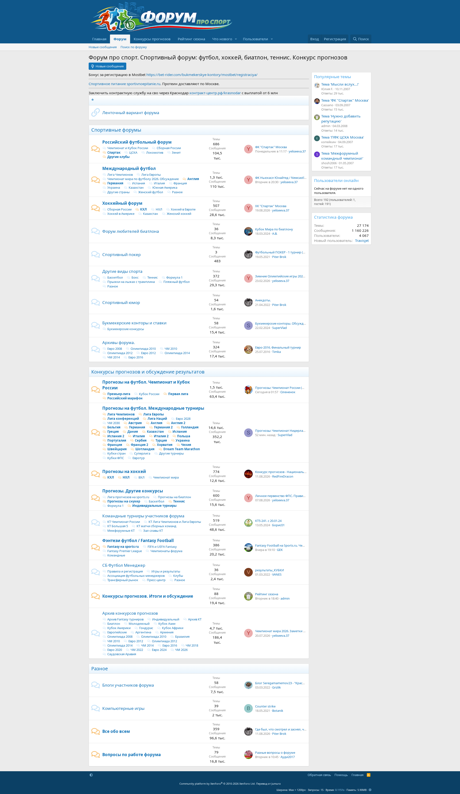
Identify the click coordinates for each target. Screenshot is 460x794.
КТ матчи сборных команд (156, 526)
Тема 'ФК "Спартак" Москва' (345, 100)
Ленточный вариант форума (130, 112)
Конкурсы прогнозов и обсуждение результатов (148, 371)
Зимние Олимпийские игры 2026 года (283, 276)
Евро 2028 (183, 418)
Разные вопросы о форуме (275, 752)
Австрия (135, 423)
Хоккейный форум (122, 203)
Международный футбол (129, 168)
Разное (177, 192)
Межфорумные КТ (121, 530)
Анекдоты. (263, 300)
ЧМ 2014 (113, 357)
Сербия (141, 440)
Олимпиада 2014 (177, 353)
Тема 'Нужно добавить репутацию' (341, 118)
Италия (159, 183)
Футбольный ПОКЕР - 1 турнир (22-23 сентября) (290, 252)
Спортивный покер (121, 254)
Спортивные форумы (116, 130)
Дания (132, 431)
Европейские (117, 632)
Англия (193, 179)
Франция (180, 183)
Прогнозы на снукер (123, 501)
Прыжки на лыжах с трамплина (131, 282)
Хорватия (164, 445)
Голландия (190, 427)
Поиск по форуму (134, 47)
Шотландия (145, 449)
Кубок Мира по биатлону (274, 229)
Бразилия (182, 636)
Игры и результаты (165, 571)
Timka (276, 352)
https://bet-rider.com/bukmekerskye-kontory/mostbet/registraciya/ (202, 74)
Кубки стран (116, 453)
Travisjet (362, 240)
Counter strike (265, 706)
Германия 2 (163, 427)
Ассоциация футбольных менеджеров (136, 575)
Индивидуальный (165, 619)
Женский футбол (150, 192)
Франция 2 (139, 445)
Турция (161, 440)
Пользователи (255, 38)
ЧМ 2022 (137, 650)
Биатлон (113, 623)
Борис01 (278, 525)
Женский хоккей (179, 213)
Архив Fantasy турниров (125, 619)
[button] (236, 39)
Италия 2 (161, 436)
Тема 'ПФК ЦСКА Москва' (342, 137)
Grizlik (276, 687)
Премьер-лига (118, 394)
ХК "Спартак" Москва (270, 206)
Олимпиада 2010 (143, 348)
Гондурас (146, 628)
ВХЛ (141, 477)
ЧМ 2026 (181, 650)
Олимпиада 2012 (119, 353)
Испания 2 (115, 436)
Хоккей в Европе (183, 209)
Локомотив (154, 152)
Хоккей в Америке (120, 213)
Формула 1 (174, 277)
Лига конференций (123, 418)
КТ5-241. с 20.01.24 (268, 521)
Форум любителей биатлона (130, 231)
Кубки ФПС (115, 458)
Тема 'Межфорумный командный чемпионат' (342, 156)
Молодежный (139, 623)
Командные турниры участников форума (143, 516)
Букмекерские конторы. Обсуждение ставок (288, 323)
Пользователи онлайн (336, 180)
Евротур (138, 458)
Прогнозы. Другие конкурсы (132, 491)
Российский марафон (125, 398)
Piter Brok (279, 257)
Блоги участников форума (128, 685)
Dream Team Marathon (181, 449)
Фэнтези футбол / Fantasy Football (138, 540)
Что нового (222, 38)
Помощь (341, 775)
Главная (99, 38)
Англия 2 (178, 423)
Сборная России (169, 148)
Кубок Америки (119, 628)
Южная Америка (164, 187)
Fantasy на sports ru (123, 546)
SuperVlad (279, 328)
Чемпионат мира (166, 477)
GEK (280, 550)
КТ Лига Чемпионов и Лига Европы (175, 522)
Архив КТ (194, 619)
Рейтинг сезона (191, 38)
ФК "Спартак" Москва (271, 147)
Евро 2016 (135, 357)
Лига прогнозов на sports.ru (128, 497)
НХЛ (159, 209)
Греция (113, 431)
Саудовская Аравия (121, 654)
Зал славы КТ (153, 530)
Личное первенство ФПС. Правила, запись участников (295, 496)
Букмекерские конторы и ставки (134, 323)
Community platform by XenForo (217, 783)
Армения (166, 632)
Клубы (178, 575)
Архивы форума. (118, 342)
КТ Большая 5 (117, 526)
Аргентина (143, 632)
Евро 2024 (159, 650)
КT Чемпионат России (123, 522)
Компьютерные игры (123, 708)
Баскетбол (115, 277)
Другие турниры (171, 453)
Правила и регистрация (125, 571)
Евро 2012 (148, 353)
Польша (183, 436)
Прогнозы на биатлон (174, 497)
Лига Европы (151, 174)
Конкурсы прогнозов (152, 38)
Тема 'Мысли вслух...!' (340, 84)
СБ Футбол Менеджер (123, 565)
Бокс (135, 277)
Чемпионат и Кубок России (127, 148)
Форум (120, 38)
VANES (277, 574)
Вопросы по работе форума (131, 754)
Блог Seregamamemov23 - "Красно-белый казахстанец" (296, 683)
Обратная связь (319, 775)
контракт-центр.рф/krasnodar (215, 92)
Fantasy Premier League (124, 551)
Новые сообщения (103, 47)
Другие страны (118, 192)
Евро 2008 (114, 348)
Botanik (277, 710)
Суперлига (142, 453)
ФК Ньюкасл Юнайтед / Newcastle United (285, 177)
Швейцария (117, 449)
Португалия (116, 440)
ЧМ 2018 (192, 645)
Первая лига (178, 394)
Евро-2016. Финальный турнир (278, 347)
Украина (113, 187)
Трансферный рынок (122, 580)
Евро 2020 (114, 650)
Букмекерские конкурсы (125, 329)
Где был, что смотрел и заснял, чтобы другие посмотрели (298, 729)
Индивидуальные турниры (154, 505)
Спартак (114, 152)
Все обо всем (116, 731)
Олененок (287, 392)
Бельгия (114, 427)
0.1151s (339, 790)
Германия (115, 183)
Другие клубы (118, 157)
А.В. (274, 233)
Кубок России (149, 394)
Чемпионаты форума (166, 551)
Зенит (176, 152)
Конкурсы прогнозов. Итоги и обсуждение (147, 596)
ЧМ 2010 (171, 348)
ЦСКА (133, 152)
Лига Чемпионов (120, 174)
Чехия (186, 445)
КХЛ (143, 209)
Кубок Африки (172, 628)
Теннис (152, 277)
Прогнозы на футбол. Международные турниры (153, 408)
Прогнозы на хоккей (124, 471)
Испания (138, 183)
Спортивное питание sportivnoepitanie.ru (124, 83)
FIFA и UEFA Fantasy (162, 546)
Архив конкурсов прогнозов (130, 613)
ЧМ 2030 (113, 423)
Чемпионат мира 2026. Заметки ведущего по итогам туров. (299, 631)
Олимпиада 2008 (119, 636)
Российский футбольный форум (137, 142)
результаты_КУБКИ (269, 570)
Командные (116, 555)
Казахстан (136, 187)
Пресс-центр (156, 580)
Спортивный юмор (121, 302)
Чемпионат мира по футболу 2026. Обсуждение (143, 179)
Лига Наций (157, 418)
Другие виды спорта (122, 271)
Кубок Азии (166, 623)
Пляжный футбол (176, 282)
